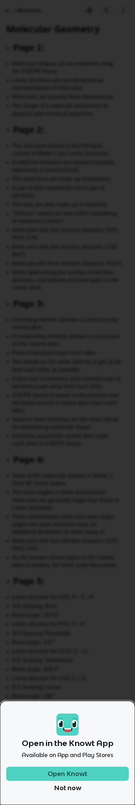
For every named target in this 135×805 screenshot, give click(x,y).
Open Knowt (67, 773)
